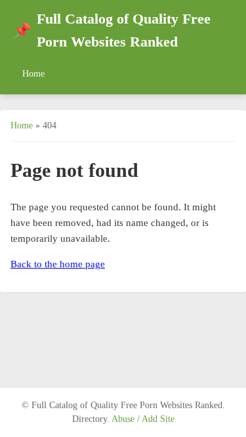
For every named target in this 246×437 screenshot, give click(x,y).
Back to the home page (57, 264)
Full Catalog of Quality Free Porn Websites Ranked (112, 30)
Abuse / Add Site (143, 419)
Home (33, 73)
